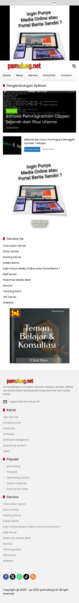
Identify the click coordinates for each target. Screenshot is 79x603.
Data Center (11, 251)
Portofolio (11, 110)
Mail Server (10, 274)
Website (8, 302)
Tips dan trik (10, 417)
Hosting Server (12, 257)
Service (7, 285)
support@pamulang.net (24, 401)
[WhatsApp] (19, 577)
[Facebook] (6, 577)
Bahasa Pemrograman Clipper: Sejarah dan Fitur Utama (38, 119)
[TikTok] (26, 577)
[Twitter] (13, 577)
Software (9, 434)
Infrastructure (32, 149)
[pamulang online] (24, 66)
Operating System (14, 445)
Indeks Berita (11, 263)
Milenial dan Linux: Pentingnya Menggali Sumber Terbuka (49, 141)
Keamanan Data (17, 489)
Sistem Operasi (16, 483)
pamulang (13, 466)
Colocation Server (14, 246)
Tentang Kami (12, 291)
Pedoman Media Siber (17, 280)
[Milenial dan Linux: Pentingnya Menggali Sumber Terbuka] (12, 145)
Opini (6, 451)
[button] (74, 66)
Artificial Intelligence (16, 440)
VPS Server (9, 297)
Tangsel (12, 472)
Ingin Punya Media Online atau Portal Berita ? (31, 268)
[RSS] (33, 577)
